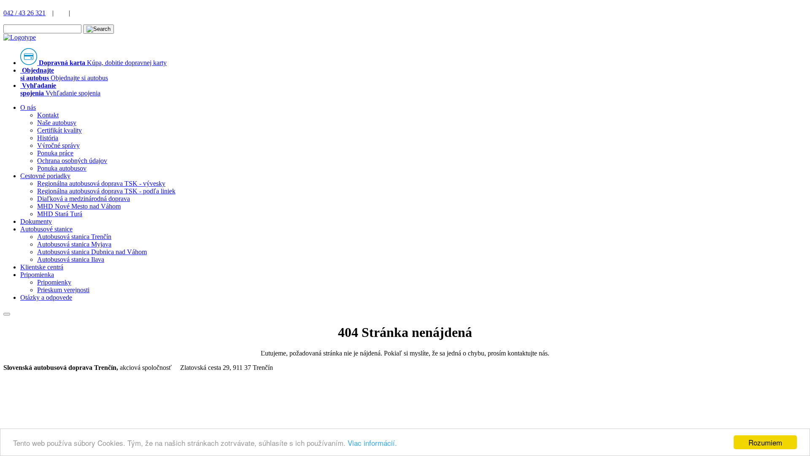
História (47, 137)
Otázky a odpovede (46, 297)
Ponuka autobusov (61, 168)
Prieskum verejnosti (63, 289)
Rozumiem (765, 442)
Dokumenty (36, 221)
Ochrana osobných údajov (72, 160)
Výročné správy (58, 145)
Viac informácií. (372, 442)
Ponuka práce (55, 153)
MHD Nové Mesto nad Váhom (79, 206)
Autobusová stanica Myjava (74, 244)
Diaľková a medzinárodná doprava (83, 198)
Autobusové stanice (46, 229)
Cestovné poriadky (45, 175)
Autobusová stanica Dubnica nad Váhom (92, 251)
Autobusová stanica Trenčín (74, 236)
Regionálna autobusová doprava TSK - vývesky (101, 183)
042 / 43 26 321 (24, 12)
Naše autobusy (56, 122)
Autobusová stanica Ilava (70, 259)
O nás (28, 107)
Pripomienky (54, 282)
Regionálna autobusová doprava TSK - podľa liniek (106, 191)
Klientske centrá (41, 267)
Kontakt (48, 115)
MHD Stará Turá (59, 213)
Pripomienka (37, 274)
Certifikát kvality (59, 130)
